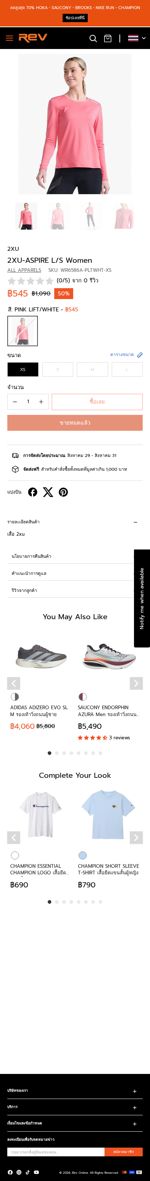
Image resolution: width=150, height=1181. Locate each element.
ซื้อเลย (97, 402)
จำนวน (15, 387)
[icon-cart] (107, 38)
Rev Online (80, 1172)
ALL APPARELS (24, 270)
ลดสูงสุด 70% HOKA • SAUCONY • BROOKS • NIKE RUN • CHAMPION (75, 8)
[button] (75, 423)
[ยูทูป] (36, 1172)
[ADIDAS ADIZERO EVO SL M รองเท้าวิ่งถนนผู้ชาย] (41, 656)
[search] (93, 38)
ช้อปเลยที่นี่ (75, 18)
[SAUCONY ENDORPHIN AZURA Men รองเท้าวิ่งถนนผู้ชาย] (109, 656)
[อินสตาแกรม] (19, 1172)
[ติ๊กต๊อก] (28, 1172)
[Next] (136, 683)
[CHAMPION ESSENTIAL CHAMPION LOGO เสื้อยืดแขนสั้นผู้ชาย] (41, 815)
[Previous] (13, 683)
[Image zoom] (75, 124)
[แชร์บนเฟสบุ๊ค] (32, 492)
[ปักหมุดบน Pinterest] (63, 492)
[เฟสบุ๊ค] (10, 1172)
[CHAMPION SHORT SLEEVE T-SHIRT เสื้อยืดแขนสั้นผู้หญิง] (109, 815)
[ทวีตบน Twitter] (48, 492)
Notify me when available (142, 598)
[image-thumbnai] (26, 215)
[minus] (15, 402)
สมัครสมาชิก (123, 1152)
